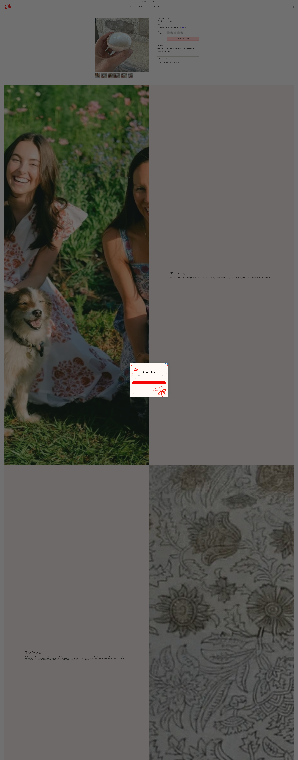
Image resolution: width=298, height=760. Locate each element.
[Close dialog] (166, 364)
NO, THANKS (149, 387)
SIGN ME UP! (149, 383)
